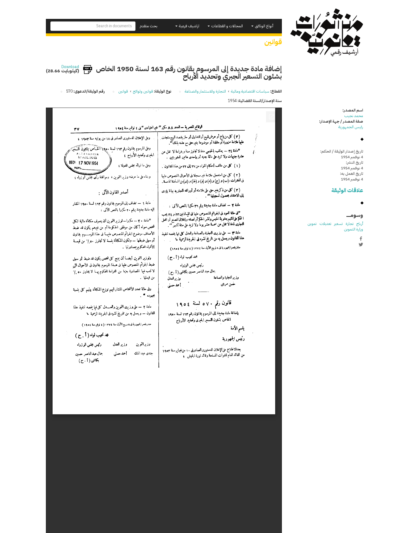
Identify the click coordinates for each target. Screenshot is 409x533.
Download (70, 67)
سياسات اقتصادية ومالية (250, 91)
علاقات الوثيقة (347, 190)
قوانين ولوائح (143, 91)
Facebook (361, 238)
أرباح (359, 224)
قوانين (123, 91)
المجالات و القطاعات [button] (226, 26)
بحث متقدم (148, 26)
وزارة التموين (353, 229)
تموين (312, 224)
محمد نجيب (353, 116)
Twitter (361, 244)
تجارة (350, 224)
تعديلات (325, 224)
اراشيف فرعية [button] (188, 26)
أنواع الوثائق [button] (263, 26)
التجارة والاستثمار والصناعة (205, 91)
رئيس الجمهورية (350, 127)
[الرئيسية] (326, 32)
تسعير (338, 224)
